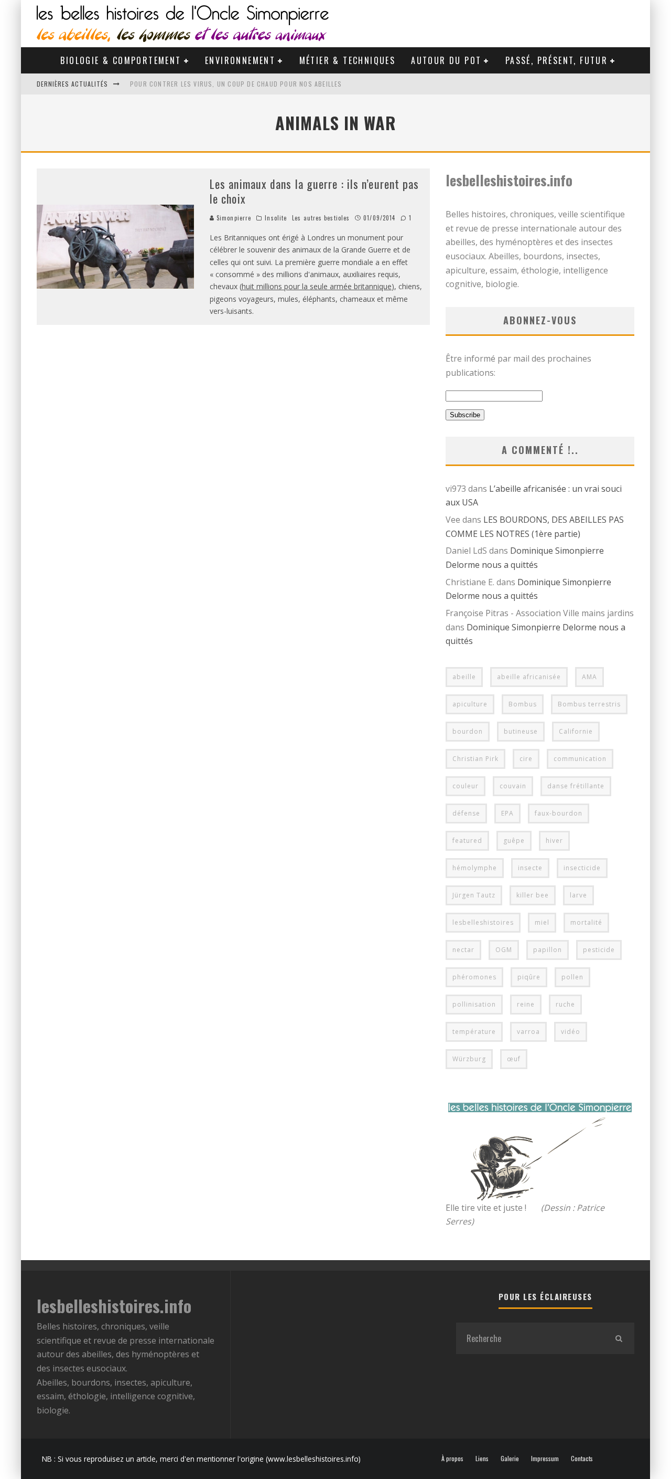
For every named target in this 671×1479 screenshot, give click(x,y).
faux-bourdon (558, 813)
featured (467, 840)
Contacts (582, 1458)
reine (526, 1004)
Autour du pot (446, 60)
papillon (547, 949)
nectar (463, 949)
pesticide (599, 949)
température (474, 1031)
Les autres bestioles (321, 217)
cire (526, 758)
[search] (618, 1338)
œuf (514, 1058)
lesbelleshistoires (483, 922)
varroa (528, 1031)
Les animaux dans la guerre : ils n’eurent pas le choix (314, 191)
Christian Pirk (475, 758)
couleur (465, 785)
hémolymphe (474, 867)
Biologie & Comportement (120, 60)
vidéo (570, 1031)
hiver (554, 840)
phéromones (474, 977)
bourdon (467, 731)
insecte (530, 867)
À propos (452, 1458)
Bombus (522, 704)
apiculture (470, 704)
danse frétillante (575, 785)
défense (466, 813)
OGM (503, 949)
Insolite (276, 217)
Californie (576, 731)
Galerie (510, 1458)
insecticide (582, 867)
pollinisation (474, 1004)
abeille (464, 676)
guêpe (514, 840)
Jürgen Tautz (473, 895)
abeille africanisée (529, 676)
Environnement (240, 60)
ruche (565, 1004)
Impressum (545, 1458)
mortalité (586, 922)
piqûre (528, 977)
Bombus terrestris (589, 704)
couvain (513, 785)
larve (578, 895)
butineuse (521, 731)
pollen (572, 977)
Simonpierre (232, 218)
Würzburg (469, 1058)
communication (580, 758)
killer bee (532, 895)
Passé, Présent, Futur (556, 60)
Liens (482, 1458)
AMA (589, 676)
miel (542, 922)
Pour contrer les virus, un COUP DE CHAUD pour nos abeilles (236, 83)
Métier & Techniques (347, 60)
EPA (507, 813)
